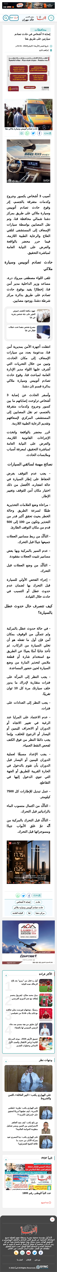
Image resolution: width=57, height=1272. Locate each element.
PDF (12, 18)
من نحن (37, 1260)
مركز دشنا (40, 913)
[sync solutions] (42, 1267)
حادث (38, 902)
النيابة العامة (18, 913)
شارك (46, 133)
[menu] (51, 18)
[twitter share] (33, 133)
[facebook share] (39, 133)
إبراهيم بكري (43, 50)
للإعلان (28, 1260)
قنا (29, 913)
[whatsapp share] (27, 133)
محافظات (40, 29)
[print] (21, 133)
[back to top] (52, 1219)
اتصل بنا (20, 1260)
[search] (6, 18)
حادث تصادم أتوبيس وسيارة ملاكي (28, 907)
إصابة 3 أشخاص (23, 902)
